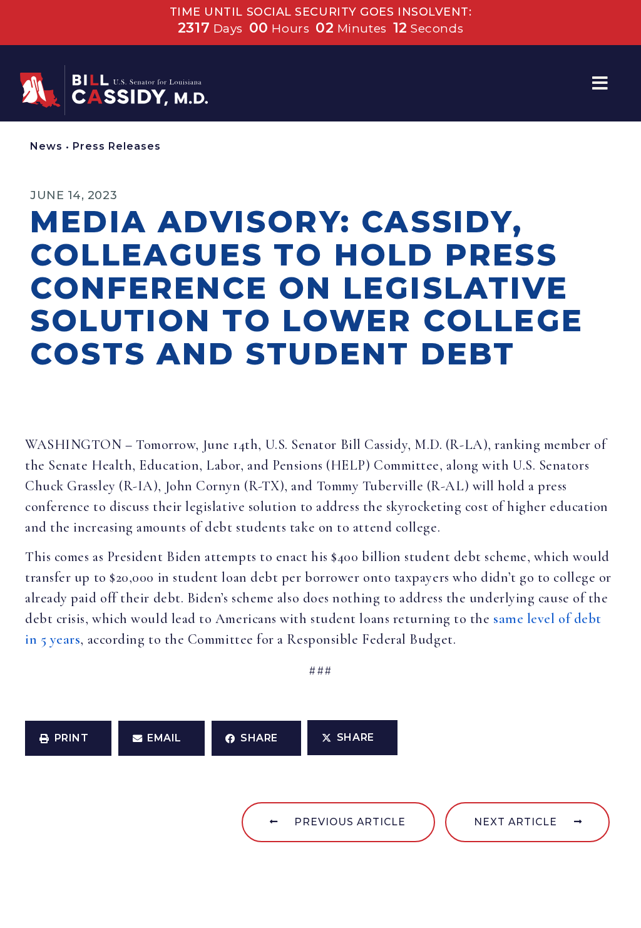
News (46, 146)
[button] (600, 84)
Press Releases (117, 146)
